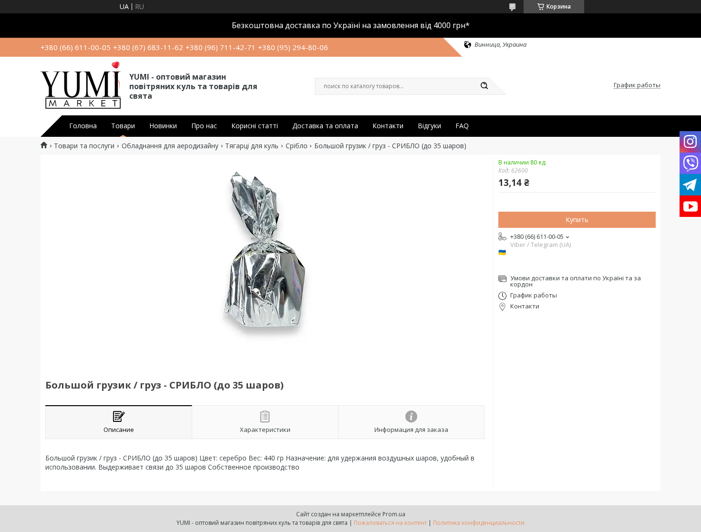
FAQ (462, 126)
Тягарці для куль (251, 146)
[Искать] (484, 86)
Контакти (387, 126)
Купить (577, 219)
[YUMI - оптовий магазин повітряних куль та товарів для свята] (81, 85)
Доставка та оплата (325, 126)
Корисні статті (254, 126)
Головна (83, 126)
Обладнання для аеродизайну (170, 146)
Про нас (204, 126)
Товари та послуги (84, 146)
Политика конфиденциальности (479, 523)
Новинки (163, 126)
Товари (123, 126)
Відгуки (429, 126)
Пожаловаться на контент (390, 523)
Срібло (297, 146)
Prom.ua (393, 514)
